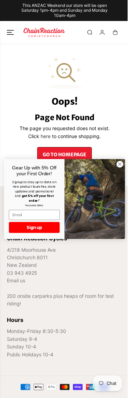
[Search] (90, 32)
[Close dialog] (116, 164)
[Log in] (102, 32)
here (46, 136)
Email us (16, 280)
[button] (11, 32)
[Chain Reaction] (44, 32)
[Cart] (115, 32)
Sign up (31, 227)
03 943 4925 (22, 273)
